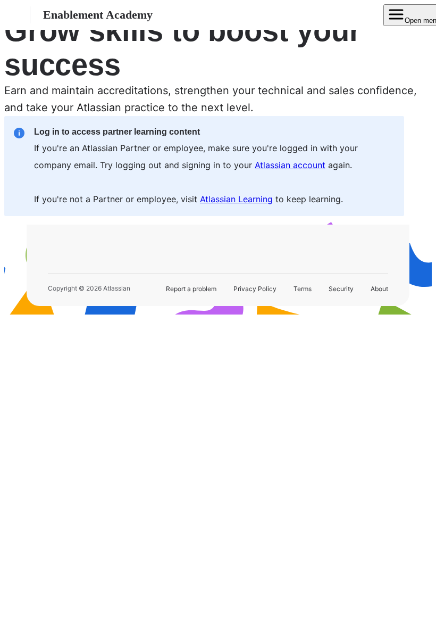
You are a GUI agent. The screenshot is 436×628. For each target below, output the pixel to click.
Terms (303, 289)
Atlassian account (290, 165)
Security (341, 289)
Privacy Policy (254, 289)
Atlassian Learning (236, 199)
